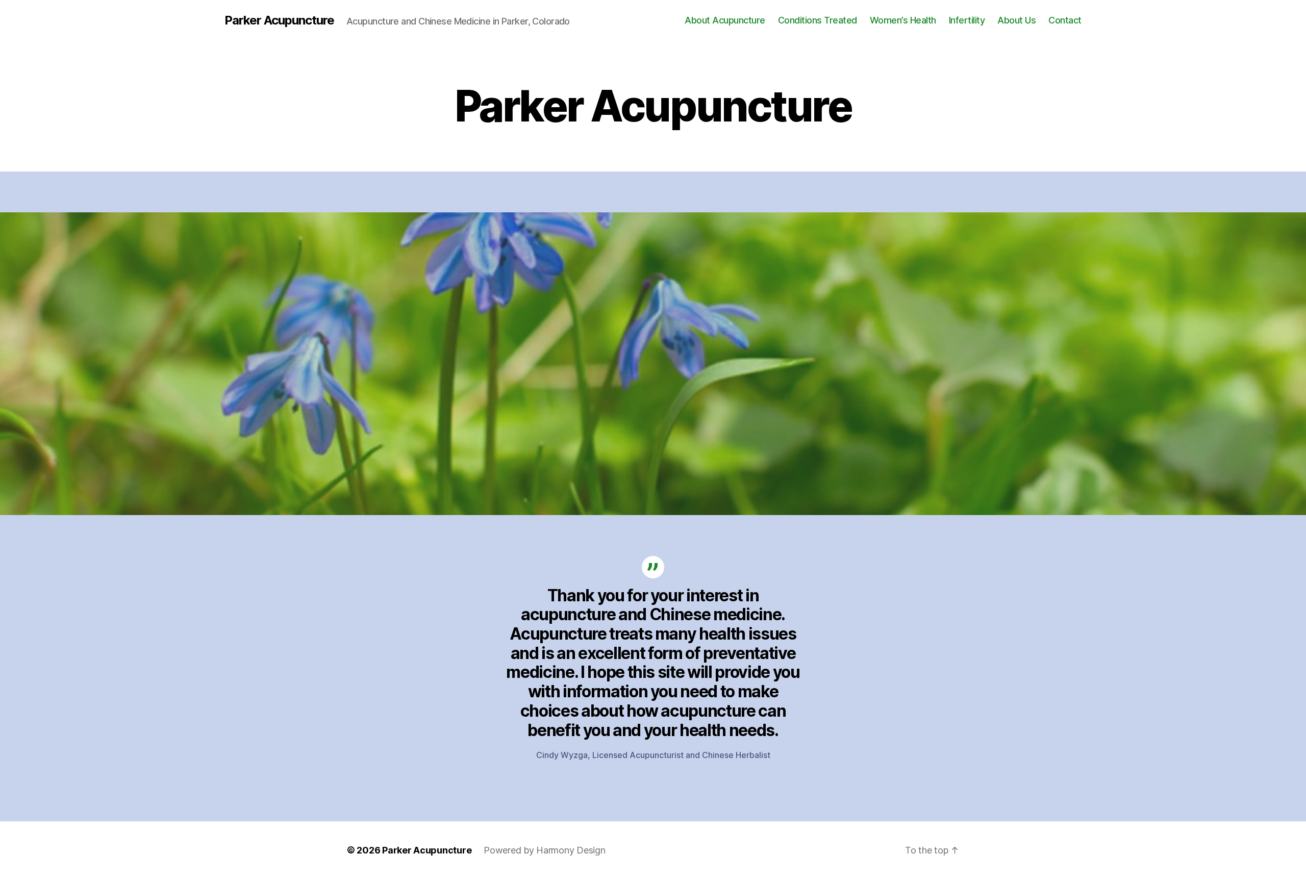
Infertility (967, 20)
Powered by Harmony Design (544, 850)
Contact (1065, 20)
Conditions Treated (817, 20)
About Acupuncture (725, 20)
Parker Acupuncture (279, 20)
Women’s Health (903, 20)
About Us (1016, 20)
